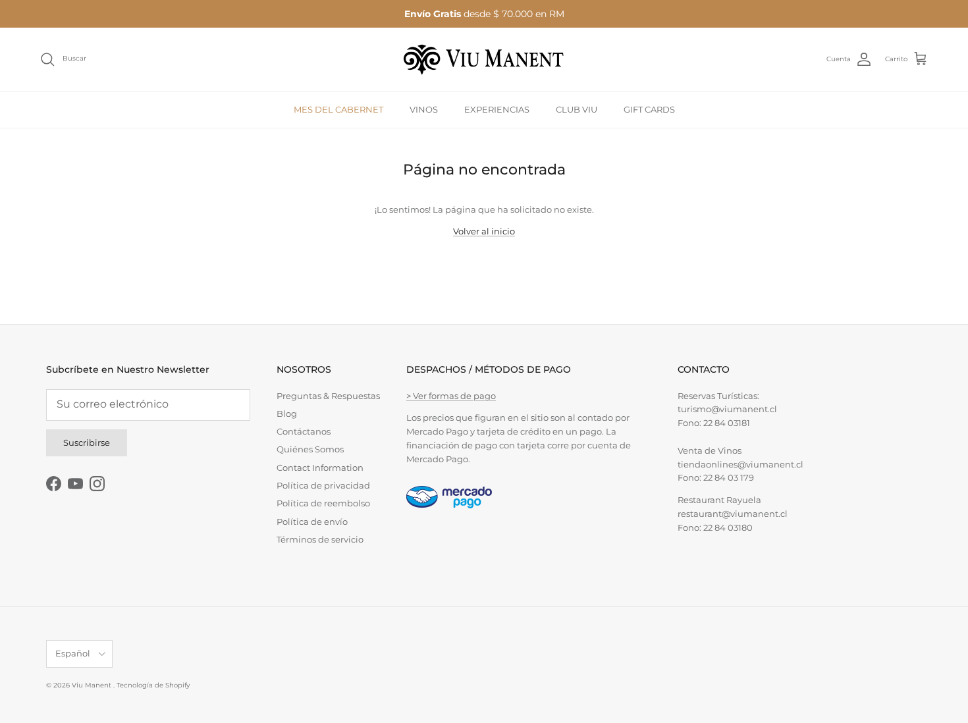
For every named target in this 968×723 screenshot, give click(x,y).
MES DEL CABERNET (338, 108)
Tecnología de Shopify (153, 685)
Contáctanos (304, 431)
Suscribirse (86, 442)
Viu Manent (92, 685)
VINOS (424, 108)
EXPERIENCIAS (496, 108)
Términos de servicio (320, 539)
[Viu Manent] (484, 59)
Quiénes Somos (310, 449)
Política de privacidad (323, 485)
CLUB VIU (576, 108)
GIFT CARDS (649, 108)
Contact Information (320, 467)
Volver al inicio (484, 231)
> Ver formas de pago (451, 395)
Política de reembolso (323, 503)
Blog (287, 413)
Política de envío (312, 521)
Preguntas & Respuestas (328, 395)
